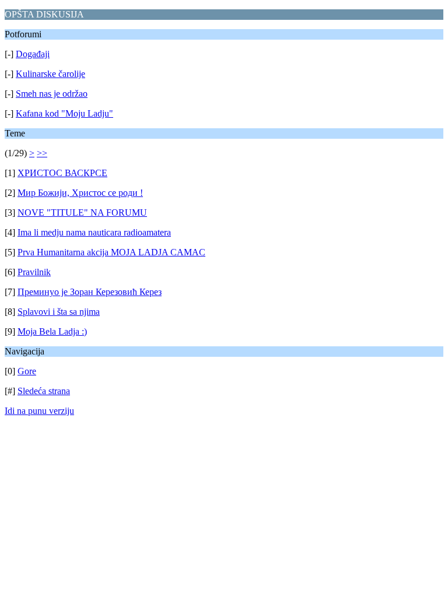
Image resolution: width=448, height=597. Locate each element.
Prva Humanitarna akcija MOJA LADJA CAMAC (111, 252)
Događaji (33, 54)
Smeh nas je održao (52, 94)
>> (42, 153)
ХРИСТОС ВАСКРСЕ (62, 173)
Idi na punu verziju (39, 411)
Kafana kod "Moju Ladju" (64, 113)
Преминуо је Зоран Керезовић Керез (90, 292)
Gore (27, 371)
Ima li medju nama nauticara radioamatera (94, 232)
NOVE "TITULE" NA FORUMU (82, 212)
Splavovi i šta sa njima (59, 312)
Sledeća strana (44, 391)
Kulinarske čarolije (50, 74)
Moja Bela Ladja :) (52, 331)
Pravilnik (34, 272)
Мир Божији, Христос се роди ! (80, 193)
